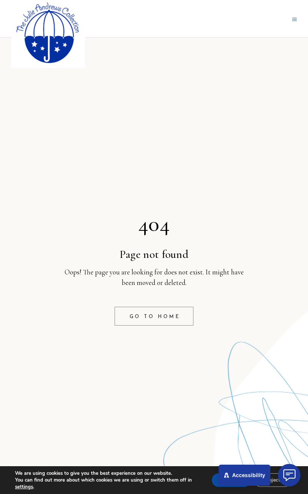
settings (24, 486)
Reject (272, 479)
